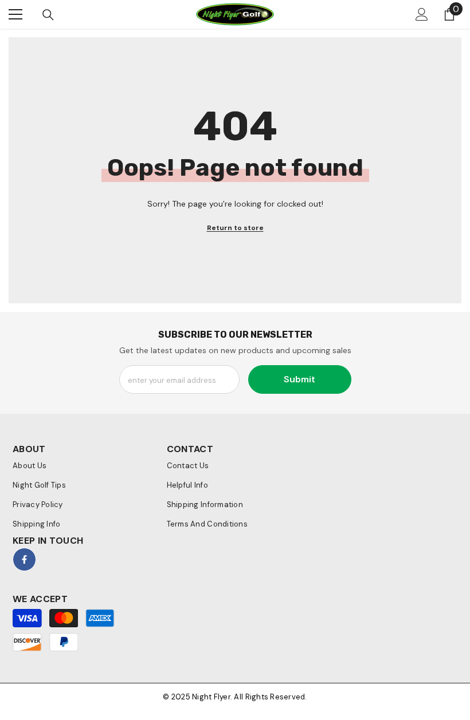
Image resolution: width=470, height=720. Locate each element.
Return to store (235, 227)
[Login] (422, 14)
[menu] (15, 14)
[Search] (48, 15)
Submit (299, 379)
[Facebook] (24, 559)
